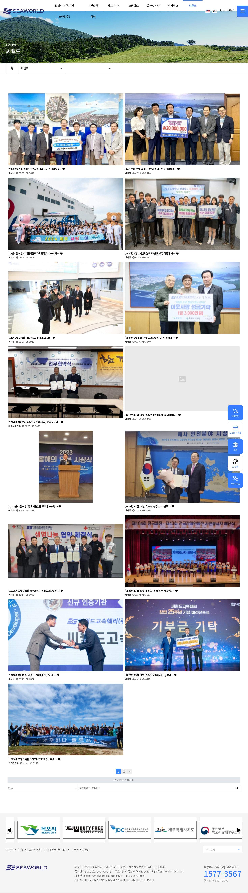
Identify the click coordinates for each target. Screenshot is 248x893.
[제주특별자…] (148, 830)
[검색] (236, 788)
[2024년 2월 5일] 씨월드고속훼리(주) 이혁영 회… (150, 337)
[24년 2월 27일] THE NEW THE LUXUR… (30, 337)
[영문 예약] (207, 10)
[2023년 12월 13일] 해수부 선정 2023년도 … (148, 506)
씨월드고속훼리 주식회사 (111, 880)
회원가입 (231, 10)
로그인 (222, 10)
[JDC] (103, 830)
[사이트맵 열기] (242, 11)
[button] (64, 11)
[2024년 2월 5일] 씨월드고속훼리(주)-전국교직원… (34, 422)
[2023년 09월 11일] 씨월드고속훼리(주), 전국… (149, 675)
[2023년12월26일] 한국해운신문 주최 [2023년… (33, 506)
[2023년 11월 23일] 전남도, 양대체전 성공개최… (150, 590)
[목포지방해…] (194, 830)
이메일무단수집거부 (57, 850)
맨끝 (129, 771)
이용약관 (11, 850)
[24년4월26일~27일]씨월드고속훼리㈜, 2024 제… (34, 253)
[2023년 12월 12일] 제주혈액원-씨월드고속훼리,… (34, 590)
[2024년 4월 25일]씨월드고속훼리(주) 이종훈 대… (150, 253)
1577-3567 (223, 873)
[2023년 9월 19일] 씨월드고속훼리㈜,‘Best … (32, 675)
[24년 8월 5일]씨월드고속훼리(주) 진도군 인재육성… (35, 169)
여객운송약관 (81, 850)
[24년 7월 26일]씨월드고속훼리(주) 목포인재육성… (151, 169)
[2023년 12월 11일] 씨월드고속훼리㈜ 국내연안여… (151, 415)
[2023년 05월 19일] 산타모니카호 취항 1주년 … (33, 759)
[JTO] (57, 830)
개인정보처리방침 (31, 850)
